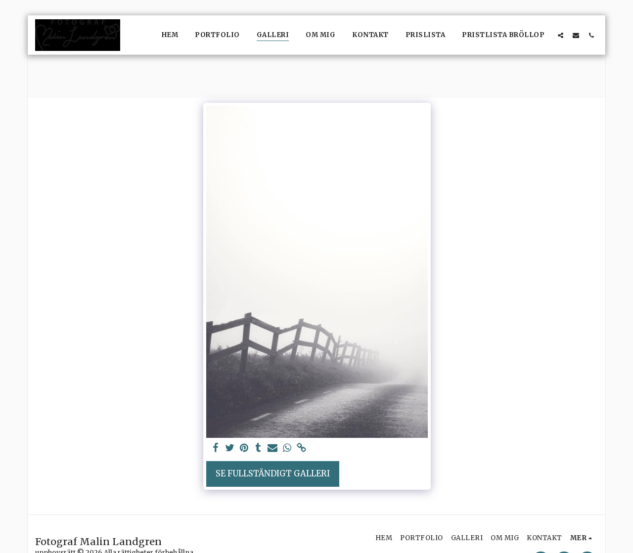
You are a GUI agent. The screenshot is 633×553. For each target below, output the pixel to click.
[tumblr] (258, 448)
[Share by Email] (273, 448)
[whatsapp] (287, 448)
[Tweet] (230, 448)
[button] (560, 35)
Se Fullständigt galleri (273, 473)
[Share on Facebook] (215, 448)
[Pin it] (244, 448)
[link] (301, 448)
